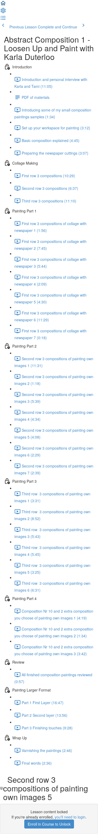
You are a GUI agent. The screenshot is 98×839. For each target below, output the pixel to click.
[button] (3, 4)
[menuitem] (3, 12)
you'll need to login (70, 817)
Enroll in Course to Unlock (49, 824)
